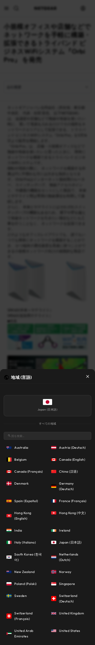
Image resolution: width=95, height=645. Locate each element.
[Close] (87, 376)
